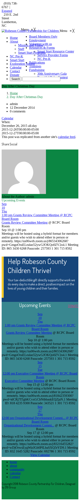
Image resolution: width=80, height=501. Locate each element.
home (13, 462)
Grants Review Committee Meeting (25, 222)
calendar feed (66, 137)
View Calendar (40, 455)
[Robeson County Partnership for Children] (31, 31)
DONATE (73, 306)
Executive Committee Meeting (24, 381)
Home (14, 93)
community (17, 469)
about (13, 465)
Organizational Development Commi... (29, 425)
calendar (15, 473)
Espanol (7, 11)
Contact (15, 477)
